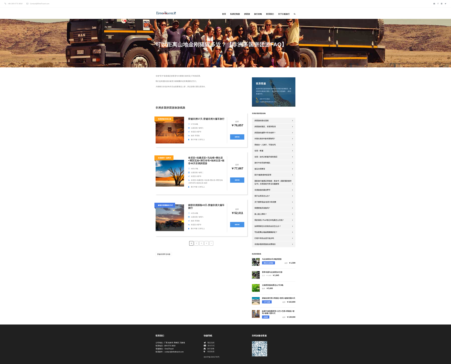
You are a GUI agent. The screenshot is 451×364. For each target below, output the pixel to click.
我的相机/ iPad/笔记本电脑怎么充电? (269, 220)
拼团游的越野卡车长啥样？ (265, 133)
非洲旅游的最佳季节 (262, 190)
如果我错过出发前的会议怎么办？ (268, 226)
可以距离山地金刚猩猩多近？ (266, 232)
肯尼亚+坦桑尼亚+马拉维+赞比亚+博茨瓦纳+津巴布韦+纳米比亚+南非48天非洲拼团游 (206, 160)
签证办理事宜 (260, 169)
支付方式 (211, 346)
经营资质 (210, 352)
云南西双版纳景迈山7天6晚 (272, 285)
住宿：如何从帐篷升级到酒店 (266, 157)
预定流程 (210, 343)
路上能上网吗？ (261, 214)
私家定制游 (235, 14)
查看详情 (237, 137)
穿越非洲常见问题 (163, 254)
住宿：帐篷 (259, 151)
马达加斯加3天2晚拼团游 (272, 259)
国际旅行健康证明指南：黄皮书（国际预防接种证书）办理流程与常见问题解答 (273, 182)
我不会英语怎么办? (262, 196)
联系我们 (270, 14)
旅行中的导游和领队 (262, 163)
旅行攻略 (258, 14)
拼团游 (247, 14)
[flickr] (441, 4)
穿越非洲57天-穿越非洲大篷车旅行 (206, 119)
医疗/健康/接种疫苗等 (263, 175)
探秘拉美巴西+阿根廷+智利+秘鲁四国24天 (278, 298)
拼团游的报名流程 (262, 121)
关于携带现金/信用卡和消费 (265, 202)
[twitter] (445, 4)
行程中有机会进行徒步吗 (264, 238)
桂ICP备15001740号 (212, 357)
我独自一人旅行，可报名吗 (265, 145)
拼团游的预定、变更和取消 (265, 127)
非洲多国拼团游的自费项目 (265, 244)
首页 (224, 14)
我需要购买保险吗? (262, 208)
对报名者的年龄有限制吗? (265, 139)
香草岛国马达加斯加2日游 (272, 272)
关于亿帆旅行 (284, 14)
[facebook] (437, 4)
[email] (434, 4)
